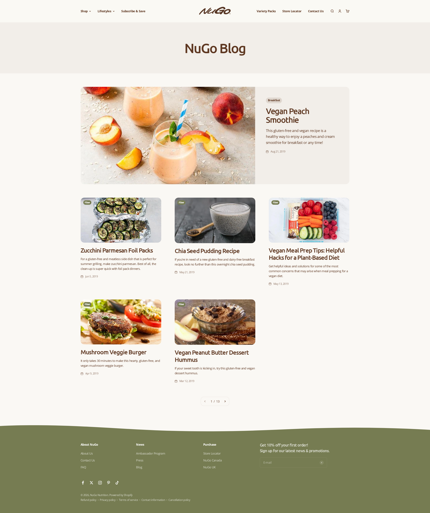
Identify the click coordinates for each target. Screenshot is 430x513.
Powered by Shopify (121, 495)
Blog (139, 467)
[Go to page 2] (225, 401)
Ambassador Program (150, 453)
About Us (87, 453)
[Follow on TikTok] (117, 482)
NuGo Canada (212, 460)
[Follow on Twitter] (91, 482)
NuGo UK (209, 467)
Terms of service (128, 500)
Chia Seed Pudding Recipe (207, 250)
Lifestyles (104, 11)
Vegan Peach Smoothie (287, 115)
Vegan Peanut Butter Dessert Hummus (212, 356)
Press (139, 460)
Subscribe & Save (133, 11)
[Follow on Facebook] (83, 482)
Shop (84, 11)
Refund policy (88, 500)
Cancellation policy (179, 500)
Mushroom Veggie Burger (113, 352)
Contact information (153, 500)
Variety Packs (266, 11)
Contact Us (316, 11)
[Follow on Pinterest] (108, 482)
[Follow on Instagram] (100, 482)
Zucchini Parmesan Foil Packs (117, 250)
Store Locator (291, 11)
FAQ (83, 467)
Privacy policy (107, 500)
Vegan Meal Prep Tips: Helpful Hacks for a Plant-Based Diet (307, 254)
